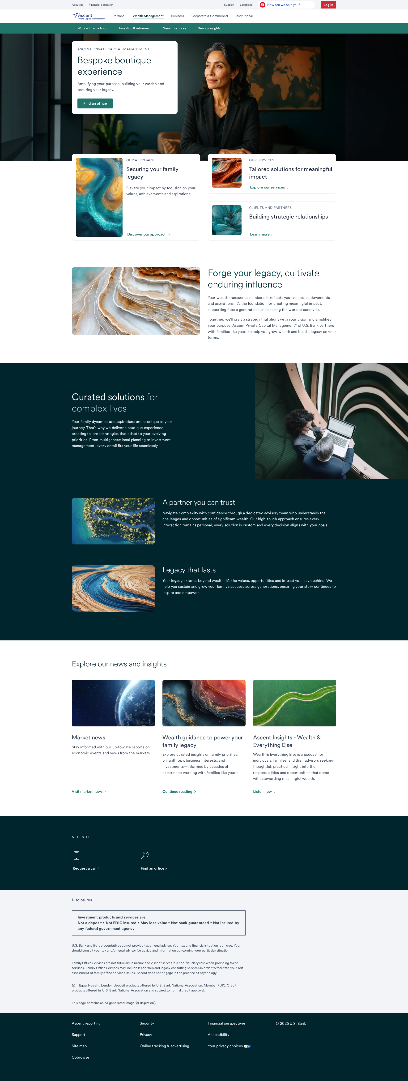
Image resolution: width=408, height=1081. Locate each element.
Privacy (146, 1034)
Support (229, 4)
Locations (246, 4)
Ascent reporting (86, 1023)
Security (147, 1023)
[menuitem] (88, 16)
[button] (328, 5)
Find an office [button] (95, 103)
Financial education (101, 4)
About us (77, 4)
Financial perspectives (227, 1023)
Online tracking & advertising (164, 1046)
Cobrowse (80, 1057)
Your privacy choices (226, 1046)
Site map (79, 1046)
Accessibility (218, 1034)
